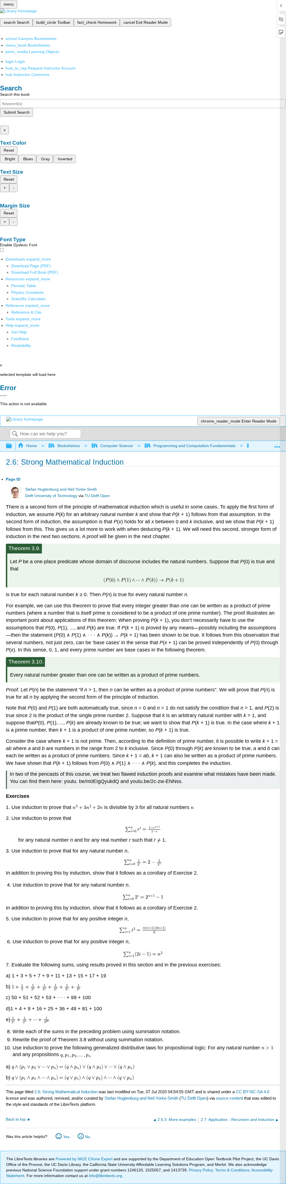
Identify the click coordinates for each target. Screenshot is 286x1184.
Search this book (15, 94)
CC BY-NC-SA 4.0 (252, 1091)
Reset (9, 150)
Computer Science (116, 445)
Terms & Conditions (232, 1170)
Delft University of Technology (51, 496)
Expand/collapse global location (277, 444)
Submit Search (17, 112)
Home (31, 445)
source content (229, 1098)
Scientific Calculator (28, 299)
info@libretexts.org (105, 1175)
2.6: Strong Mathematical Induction (65, 1091)
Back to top (16, 1119)
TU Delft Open (97, 496)
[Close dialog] (3, 395)
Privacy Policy (201, 1170)
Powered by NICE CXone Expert (85, 1159)
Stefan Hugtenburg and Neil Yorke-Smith (61, 489)
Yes (66, 1137)
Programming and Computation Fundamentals (194, 445)
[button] (20, 338)
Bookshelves (68, 445)
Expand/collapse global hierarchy (12, 446)
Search (15, 434)
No (87, 1137)
